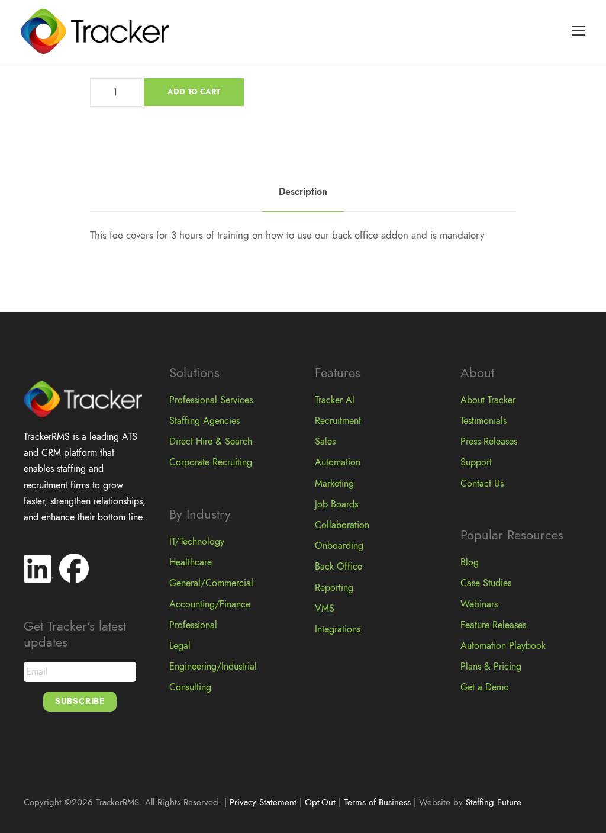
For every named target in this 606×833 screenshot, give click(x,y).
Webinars (479, 604)
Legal (180, 645)
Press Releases (488, 441)
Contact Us (482, 483)
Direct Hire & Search (210, 441)
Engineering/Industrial (213, 666)
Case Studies (485, 583)
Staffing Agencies (204, 420)
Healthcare (190, 562)
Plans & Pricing (490, 666)
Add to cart (193, 91)
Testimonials (483, 420)
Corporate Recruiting (210, 462)
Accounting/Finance (209, 604)
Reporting (334, 587)
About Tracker (487, 400)
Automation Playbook (503, 645)
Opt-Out (320, 802)
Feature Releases (493, 625)
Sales (325, 441)
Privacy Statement (263, 802)
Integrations (337, 629)
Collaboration (342, 525)
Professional (193, 625)
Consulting (190, 687)
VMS (324, 608)
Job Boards (336, 504)
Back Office (338, 566)
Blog (469, 562)
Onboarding (339, 545)
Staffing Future (493, 802)
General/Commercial (211, 583)
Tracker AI (334, 400)
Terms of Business (377, 802)
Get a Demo (484, 687)
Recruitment (338, 420)
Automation (337, 462)
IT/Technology (196, 541)
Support (476, 462)
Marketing (334, 483)
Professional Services (211, 400)
